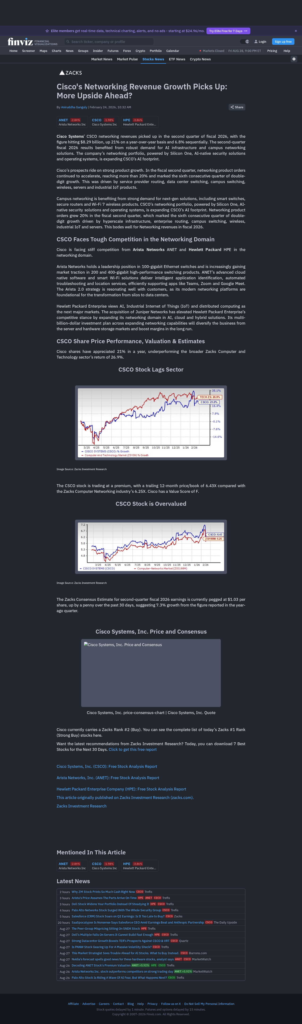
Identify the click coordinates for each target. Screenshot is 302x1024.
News (69, 51)
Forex (127, 51)
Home (13, 51)
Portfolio (156, 51)
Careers (104, 1004)
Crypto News (200, 59)
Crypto (140, 51)
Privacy (152, 1004)
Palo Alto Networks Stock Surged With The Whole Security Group (116, 910)
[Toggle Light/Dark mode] (245, 41)
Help (287, 51)
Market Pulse (127, 59)
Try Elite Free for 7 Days (225, 31)
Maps (43, 51)
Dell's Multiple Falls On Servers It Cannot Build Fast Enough (112, 934)
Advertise (88, 1004)
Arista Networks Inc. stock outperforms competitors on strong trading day (122, 971)
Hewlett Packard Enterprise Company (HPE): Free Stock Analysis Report (121, 789)
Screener (28, 51)
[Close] (296, 31)
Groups (83, 51)
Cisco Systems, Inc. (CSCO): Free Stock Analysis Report (107, 766)
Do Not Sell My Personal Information (209, 1004)
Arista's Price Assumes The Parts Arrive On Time (104, 898)
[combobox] (109, 41)
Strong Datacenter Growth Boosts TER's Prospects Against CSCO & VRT (120, 941)
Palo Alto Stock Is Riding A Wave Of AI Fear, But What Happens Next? (119, 977)
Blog (130, 1004)
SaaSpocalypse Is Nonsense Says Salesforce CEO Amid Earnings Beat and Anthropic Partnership (138, 922)
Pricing (272, 51)
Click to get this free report (133, 749)
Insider (98, 51)
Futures (113, 51)
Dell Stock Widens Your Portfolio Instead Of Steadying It (110, 904)
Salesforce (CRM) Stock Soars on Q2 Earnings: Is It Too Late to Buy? (118, 916)
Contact (118, 1004)
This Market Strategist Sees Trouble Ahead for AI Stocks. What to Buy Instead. (125, 953)
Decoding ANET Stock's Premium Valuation (101, 965)
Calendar (172, 51)
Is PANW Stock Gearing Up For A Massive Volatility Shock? (111, 947)
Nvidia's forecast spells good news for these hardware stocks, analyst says (123, 959)
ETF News (177, 59)
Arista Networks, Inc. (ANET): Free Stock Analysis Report (108, 777)
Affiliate (73, 1004)
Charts (56, 51)
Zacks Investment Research (82, 806)
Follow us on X (171, 1004)
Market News (101, 59)
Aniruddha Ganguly (74, 107)
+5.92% (140, 965)
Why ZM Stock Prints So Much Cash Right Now (103, 892)
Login (262, 41)
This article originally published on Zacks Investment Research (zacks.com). (125, 797)
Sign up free (283, 41)
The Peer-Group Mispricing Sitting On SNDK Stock (106, 928)
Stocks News (153, 59)
